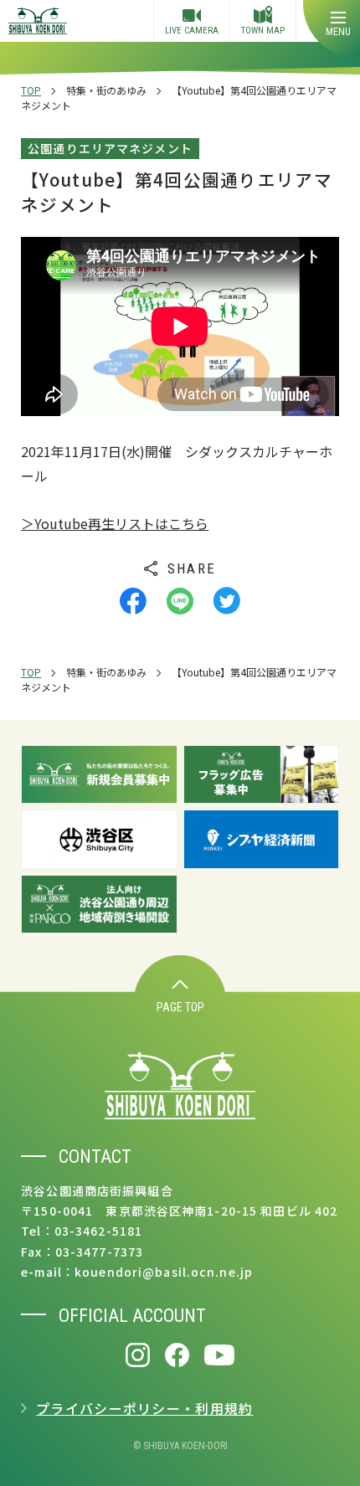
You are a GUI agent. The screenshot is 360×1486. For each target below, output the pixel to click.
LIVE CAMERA (192, 30)
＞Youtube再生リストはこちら (114, 523)
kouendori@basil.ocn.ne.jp (164, 1271)
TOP (31, 90)
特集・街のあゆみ (106, 90)
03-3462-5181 (98, 1230)
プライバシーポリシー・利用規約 (144, 1408)
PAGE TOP (180, 1007)
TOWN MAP (263, 30)
